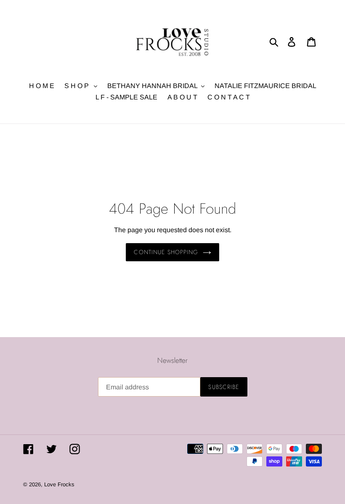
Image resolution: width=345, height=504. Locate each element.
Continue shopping (166, 252)
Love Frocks (59, 484)
